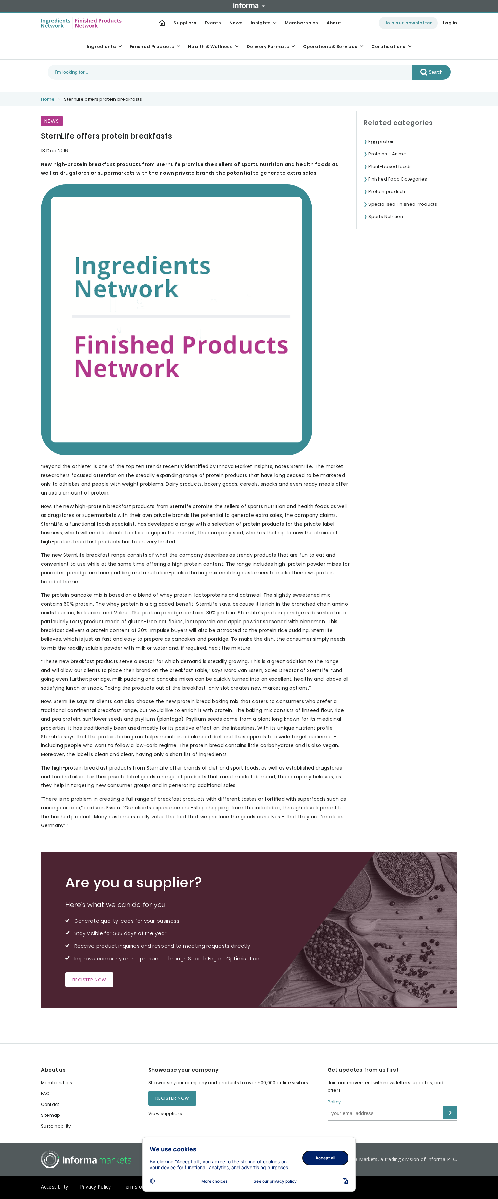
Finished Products (152, 46)
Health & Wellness (210, 46)
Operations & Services (330, 46)
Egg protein (381, 141)
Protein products (387, 191)
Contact (50, 1104)
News (236, 23)
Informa (249, 5)
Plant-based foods (390, 166)
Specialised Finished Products (402, 204)
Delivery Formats (268, 46)
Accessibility (54, 1186)
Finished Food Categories (397, 179)
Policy (334, 1102)
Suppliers (184, 23)
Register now (89, 979)
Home (48, 99)
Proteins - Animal (388, 154)
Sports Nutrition (385, 216)
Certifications (388, 46)
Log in (450, 23)
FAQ (45, 1093)
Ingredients (101, 46)
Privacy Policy (95, 1186)
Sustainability (56, 1126)
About (334, 23)
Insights (261, 23)
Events (213, 23)
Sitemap (50, 1115)
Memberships (301, 23)
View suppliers (165, 1113)
